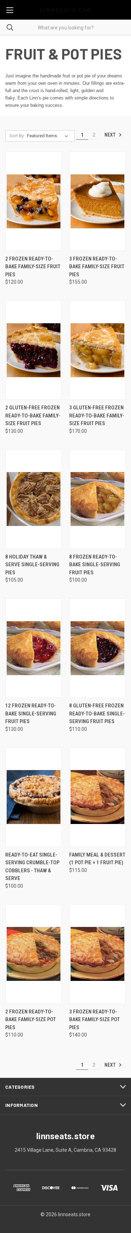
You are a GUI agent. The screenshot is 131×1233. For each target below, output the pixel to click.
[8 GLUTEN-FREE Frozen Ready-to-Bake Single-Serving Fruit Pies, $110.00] (97, 648)
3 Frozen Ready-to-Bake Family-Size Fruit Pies (96, 267)
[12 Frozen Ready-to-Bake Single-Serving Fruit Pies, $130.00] (33, 648)
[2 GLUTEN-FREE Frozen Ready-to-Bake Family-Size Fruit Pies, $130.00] (33, 350)
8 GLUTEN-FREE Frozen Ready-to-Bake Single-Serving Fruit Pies (97, 713)
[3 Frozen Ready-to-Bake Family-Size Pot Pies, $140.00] (97, 954)
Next (110, 135)
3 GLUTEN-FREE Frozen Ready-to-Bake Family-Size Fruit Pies (96, 415)
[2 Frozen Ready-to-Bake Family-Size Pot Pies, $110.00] (33, 954)
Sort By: (17, 135)
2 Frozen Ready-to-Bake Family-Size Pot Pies (30, 1020)
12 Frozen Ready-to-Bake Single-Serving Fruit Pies (30, 713)
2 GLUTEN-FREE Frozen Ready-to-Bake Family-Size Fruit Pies (32, 415)
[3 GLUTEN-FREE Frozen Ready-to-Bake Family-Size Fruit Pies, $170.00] (97, 350)
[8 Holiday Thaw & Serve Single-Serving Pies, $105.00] (33, 499)
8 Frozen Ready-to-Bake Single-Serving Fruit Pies (94, 565)
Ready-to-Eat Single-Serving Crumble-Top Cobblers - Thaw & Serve (32, 867)
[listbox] (49, 136)
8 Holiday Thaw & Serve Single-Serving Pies (32, 565)
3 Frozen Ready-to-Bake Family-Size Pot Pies (94, 1020)
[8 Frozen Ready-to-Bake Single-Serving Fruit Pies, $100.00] (97, 499)
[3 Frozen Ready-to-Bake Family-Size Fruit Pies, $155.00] (97, 201)
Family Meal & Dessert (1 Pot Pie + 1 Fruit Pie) (97, 859)
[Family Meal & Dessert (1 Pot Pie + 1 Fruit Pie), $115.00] (97, 797)
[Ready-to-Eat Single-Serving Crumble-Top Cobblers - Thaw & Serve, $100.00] (33, 797)
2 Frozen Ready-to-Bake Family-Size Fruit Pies (32, 267)
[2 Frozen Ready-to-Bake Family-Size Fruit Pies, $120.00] (33, 201)
